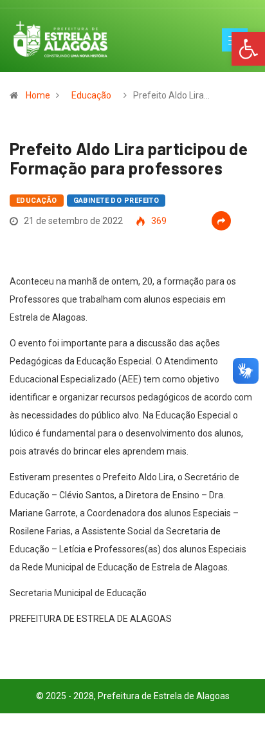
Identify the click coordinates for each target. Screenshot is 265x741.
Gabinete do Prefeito (116, 200)
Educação (91, 95)
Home (38, 95)
